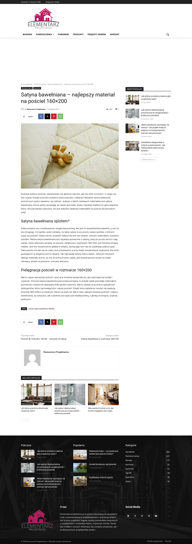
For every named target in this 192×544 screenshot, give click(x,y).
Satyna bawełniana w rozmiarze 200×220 (100, 339)
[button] (167, 34)
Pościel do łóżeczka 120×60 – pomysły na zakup (43, 339)
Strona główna (26, 84)
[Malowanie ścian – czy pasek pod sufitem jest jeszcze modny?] (80, 454)
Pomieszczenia (40, 84)
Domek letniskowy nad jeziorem (102, 464)
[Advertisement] (96, 58)
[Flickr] (142, 516)
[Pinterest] (54, 116)
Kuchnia (91, 404)
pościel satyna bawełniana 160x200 (41, 309)
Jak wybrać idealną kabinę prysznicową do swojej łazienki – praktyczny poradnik (68, 410)
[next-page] (27, 420)
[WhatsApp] (60, 116)
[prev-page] (22, 420)
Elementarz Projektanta (36, 109)
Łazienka (58, 404)
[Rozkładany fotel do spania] (80, 481)
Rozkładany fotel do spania (101, 477)
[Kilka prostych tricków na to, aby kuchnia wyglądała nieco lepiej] (103, 394)
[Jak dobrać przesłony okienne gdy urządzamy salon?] (36, 394)
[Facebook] (41, 116)
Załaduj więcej (147, 159)
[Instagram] (149, 516)
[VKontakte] (156, 516)
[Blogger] (128, 516)
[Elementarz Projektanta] (23, 109)
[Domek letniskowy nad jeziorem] (80, 468)
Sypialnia (37, 88)
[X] (47, 116)
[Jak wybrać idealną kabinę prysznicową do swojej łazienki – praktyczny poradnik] (70, 394)
